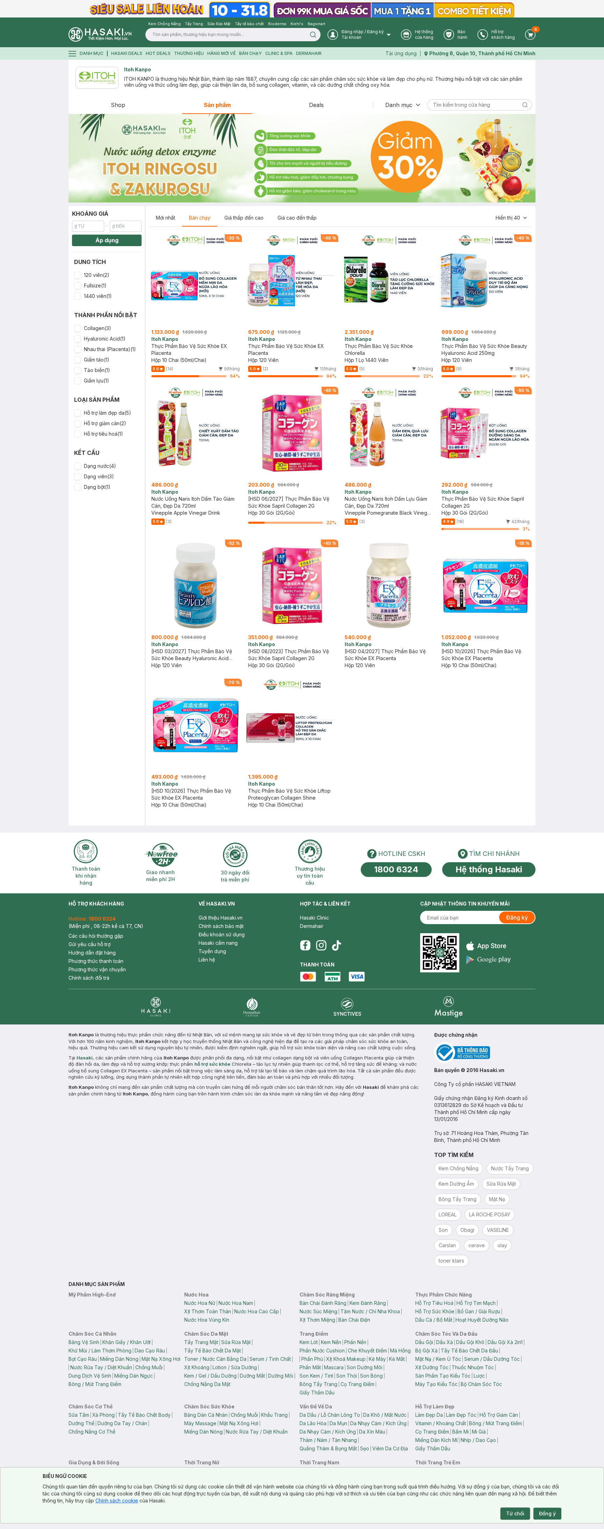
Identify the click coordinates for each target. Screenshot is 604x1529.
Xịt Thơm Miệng (317, 1320)
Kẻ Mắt (397, 1359)
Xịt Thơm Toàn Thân (207, 1311)
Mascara (334, 1367)
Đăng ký (517, 917)
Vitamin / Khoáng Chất (440, 1423)
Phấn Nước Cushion (322, 1350)
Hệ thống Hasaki (488, 869)
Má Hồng (400, 1350)
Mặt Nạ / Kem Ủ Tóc (438, 1359)
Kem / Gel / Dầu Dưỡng (210, 1376)
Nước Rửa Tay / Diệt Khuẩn (101, 1367)
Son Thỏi (346, 1376)
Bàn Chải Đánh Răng (323, 1303)
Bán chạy (199, 218)
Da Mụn (338, 1423)
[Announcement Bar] (302, 8)
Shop (118, 104)
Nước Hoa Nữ (199, 1303)
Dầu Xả (444, 1342)
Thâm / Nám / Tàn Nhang (328, 1440)
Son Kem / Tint (316, 1376)
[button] (106, 275)
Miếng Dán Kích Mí (436, 1440)
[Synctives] (347, 1007)
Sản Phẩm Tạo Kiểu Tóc (442, 1376)
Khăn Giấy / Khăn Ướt (126, 1342)
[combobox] (511, 218)
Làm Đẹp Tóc (461, 1415)
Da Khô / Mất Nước (385, 1415)
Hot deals (158, 53)
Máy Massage (200, 1423)
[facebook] (305, 945)
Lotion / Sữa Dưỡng (235, 1367)
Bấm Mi (460, 1432)
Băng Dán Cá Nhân (206, 1415)
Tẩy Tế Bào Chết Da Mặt (212, 1350)
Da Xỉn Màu (372, 1432)
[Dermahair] (251, 1006)
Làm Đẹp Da (429, 1415)
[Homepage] (100, 34)
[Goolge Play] (488, 959)
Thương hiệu (189, 53)
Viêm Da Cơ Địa (390, 1448)
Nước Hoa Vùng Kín (206, 1320)
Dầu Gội (424, 1342)
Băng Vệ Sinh (84, 1342)
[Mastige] (448, 1006)
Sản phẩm (217, 104)
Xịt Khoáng (196, 1367)
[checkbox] (77, 275)
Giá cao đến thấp (297, 218)
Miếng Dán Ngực (133, 1376)
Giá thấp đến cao (244, 218)
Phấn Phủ (312, 1359)
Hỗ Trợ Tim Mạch (476, 1303)
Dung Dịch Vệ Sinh (90, 1376)
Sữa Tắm (79, 1415)
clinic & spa (279, 53)
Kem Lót (309, 1342)
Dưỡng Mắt (252, 1376)
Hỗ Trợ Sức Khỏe (434, 1311)
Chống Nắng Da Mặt (207, 1384)
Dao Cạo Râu (150, 1350)
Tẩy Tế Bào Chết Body (144, 1415)
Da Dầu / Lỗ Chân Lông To (330, 1415)
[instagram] (321, 945)
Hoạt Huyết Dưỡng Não (482, 1320)
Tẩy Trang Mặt (201, 1342)
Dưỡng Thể (81, 1423)
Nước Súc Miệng (318, 1311)
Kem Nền (331, 1342)
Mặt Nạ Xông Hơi (161, 1359)
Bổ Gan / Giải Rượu (479, 1311)
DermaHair (309, 53)
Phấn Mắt (310, 1367)
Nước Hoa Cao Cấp (256, 1311)
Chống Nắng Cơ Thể (92, 1432)
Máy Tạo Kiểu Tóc (436, 1384)
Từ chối (515, 1513)
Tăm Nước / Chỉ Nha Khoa (370, 1311)
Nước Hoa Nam (235, 1303)
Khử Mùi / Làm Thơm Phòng (100, 1350)
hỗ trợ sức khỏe (212, 1064)
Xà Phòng (103, 1415)
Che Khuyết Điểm (367, 1350)
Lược (479, 1376)
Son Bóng (371, 1376)
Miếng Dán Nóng (119, 1359)
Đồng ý (547, 1513)
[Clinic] (155, 1006)
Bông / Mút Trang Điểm (95, 1384)
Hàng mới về (221, 53)
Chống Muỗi (149, 1367)
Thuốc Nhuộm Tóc (473, 1367)
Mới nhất (165, 218)
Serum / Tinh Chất (270, 1359)
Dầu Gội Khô (470, 1342)
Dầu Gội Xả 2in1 (505, 1342)
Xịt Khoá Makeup (346, 1359)
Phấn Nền (355, 1342)
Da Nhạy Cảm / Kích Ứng (378, 1423)
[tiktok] (336, 945)
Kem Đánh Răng (368, 1303)
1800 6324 (396, 869)
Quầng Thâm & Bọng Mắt (328, 1448)
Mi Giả (479, 1432)
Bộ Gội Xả (426, 1350)
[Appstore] (488, 946)
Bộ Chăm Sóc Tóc (481, 1384)
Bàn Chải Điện (354, 1320)
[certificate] (484, 1052)
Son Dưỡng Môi (364, 1367)
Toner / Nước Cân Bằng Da (215, 1359)
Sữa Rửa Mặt (236, 1342)
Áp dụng (106, 240)
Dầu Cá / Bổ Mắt (433, 1320)
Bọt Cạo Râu (83, 1359)
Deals (316, 104)
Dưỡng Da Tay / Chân (122, 1423)
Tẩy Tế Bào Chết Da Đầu (469, 1350)
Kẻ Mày (377, 1359)
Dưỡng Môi (280, 1376)
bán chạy (250, 53)
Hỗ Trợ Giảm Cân (499, 1415)
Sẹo (364, 1448)
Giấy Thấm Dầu (317, 1392)
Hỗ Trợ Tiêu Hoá (434, 1303)
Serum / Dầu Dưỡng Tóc (492, 1359)
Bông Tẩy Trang (318, 1384)
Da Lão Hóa (313, 1423)
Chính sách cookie (116, 1500)
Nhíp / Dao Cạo (478, 1440)
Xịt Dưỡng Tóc (431, 1367)
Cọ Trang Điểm (357, 1384)
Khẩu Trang (274, 1415)
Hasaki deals (126, 53)
